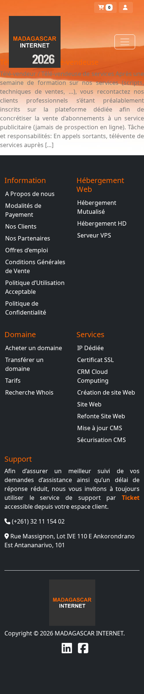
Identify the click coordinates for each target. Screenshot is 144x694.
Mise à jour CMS (99, 428)
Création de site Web (106, 392)
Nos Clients (21, 226)
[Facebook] (83, 648)
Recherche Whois (29, 392)
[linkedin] (67, 648)
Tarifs (13, 380)
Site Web (89, 404)
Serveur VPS (94, 235)
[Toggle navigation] (124, 41)
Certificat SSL (95, 360)
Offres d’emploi (26, 250)
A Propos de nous (30, 194)
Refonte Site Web (101, 416)
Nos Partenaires (27, 238)
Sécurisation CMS (101, 440)
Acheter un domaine (33, 348)
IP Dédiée (90, 348)
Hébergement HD (102, 223)
